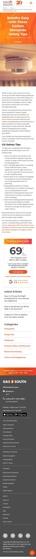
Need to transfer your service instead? (18, 276)
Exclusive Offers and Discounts (17, 346)
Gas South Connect (9, 446)
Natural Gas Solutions (10, 476)
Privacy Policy (19, 552)
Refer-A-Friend (8, 463)
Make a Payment (8, 425)
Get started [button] (18, 272)
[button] (18, 421)
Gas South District (8, 439)
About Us (6, 500)
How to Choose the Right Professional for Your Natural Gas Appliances (16, 298)
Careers (5, 504)
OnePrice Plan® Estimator (11, 443)
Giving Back (9, 329)
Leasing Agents (8, 459)
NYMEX (5, 487)
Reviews (5, 518)
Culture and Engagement (15, 357)
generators (25, 117)
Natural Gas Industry (13, 352)
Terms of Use (8, 552)
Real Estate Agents (9, 456)
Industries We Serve (9, 480)
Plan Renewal (7, 432)
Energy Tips (9, 335)
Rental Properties (8, 483)
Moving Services (8, 428)
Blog (4, 511)
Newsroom (6, 514)
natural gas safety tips (15, 225)
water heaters (7, 119)
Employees (9, 340)
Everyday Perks (7, 436)
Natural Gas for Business (10, 473)
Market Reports (8, 491)
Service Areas (7, 522)
